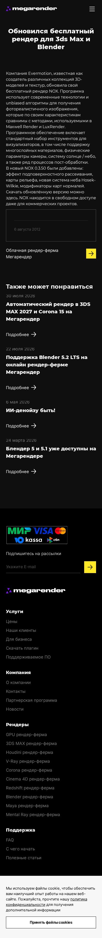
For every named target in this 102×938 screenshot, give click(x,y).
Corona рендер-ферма (29, 770)
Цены (11, 621)
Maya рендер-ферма (27, 805)
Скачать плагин (22, 648)
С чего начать (20, 848)
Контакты (16, 691)
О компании (18, 682)
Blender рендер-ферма (29, 796)
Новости (15, 709)
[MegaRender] (31, 8)
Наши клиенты (21, 630)
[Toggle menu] (92, 9)
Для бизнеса (19, 639)
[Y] (90, 567)
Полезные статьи (23, 857)
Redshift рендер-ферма (30, 787)
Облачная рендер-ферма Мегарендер (32, 253)
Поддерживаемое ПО (28, 657)
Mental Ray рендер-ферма (33, 814)
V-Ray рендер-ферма (28, 761)
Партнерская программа (31, 700)
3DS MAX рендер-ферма (31, 743)
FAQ (10, 840)
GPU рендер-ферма (26, 734)
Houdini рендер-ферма (29, 752)
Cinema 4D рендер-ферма (33, 779)
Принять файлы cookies (51, 922)
